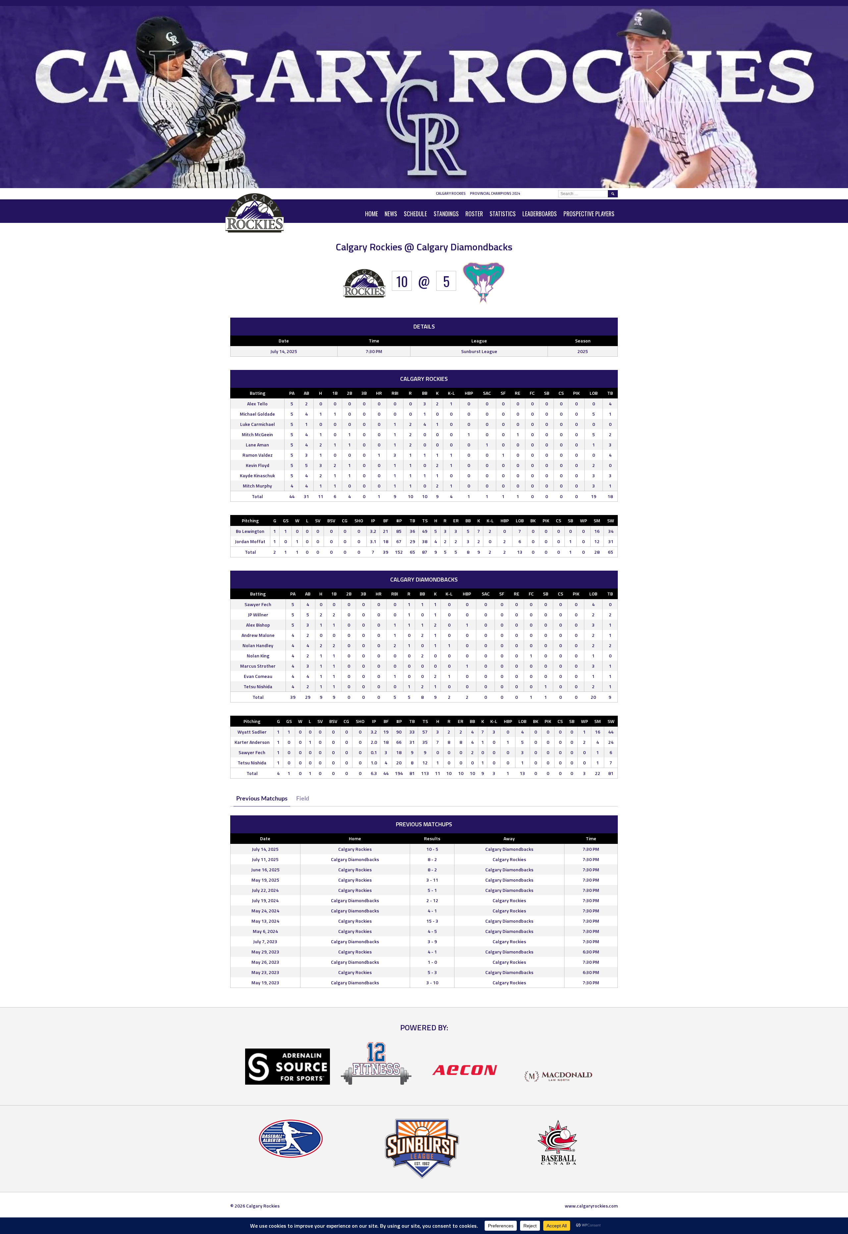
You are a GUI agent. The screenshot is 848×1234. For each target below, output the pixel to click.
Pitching (250, 520)
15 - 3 (432, 920)
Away (509, 838)
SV (317, 520)
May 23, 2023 (265, 972)
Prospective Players (588, 213)
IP (373, 520)
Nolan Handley (257, 645)
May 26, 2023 (265, 961)
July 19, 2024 (265, 900)
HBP (469, 392)
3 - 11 (432, 879)
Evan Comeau (258, 676)
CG (344, 520)
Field (302, 799)
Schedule (415, 213)
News (391, 213)
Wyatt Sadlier (252, 731)
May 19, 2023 (265, 982)
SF (503, 392)
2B (349, 392)
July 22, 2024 (265, 890)
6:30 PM (591, 951)
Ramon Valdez (257, 454)
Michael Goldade (257, 413)
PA (291, 392)
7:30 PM (591, 849)
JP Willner (258, 614)
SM (597, 520)
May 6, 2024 (265, 931)
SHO (358, 520)
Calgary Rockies (451, 193)
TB (610, 392)
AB (306, 392)
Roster (474, 213)
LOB (594, 392)
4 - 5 (432, 931)
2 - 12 (432, 900)
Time (591, 838)
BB (424, 392)
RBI (395, 392)
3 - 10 (432, 982)
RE (517, 392)
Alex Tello (257, 403)
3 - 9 (432, 941)
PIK (576, 392)
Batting (257, 392)
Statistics (503, 213)
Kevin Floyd (257, 465)
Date (265, 838)
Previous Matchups (262, 799)
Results (432, 838)
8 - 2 (432, 859)
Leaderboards (539, 213)
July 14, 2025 (265, 849)
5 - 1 (432, 890)
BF (385, 520)
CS (561, 392)
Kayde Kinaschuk (257, 475)
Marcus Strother (258, 665)
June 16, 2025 (265, 869)
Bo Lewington (250, 531)
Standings (446, 213)
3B (364, 392)
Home (371, 213)
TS (425, 520)
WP (583, 520)
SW (610, 520)
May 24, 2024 (265, 910)
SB (546, 392)
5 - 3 (432, 972)
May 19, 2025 (265, 879)
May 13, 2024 (265, 920)
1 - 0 (432, 961)
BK (533, 520)
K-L (451, 392)
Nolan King (258, 655)
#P (399, 520)
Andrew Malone (258, 635)
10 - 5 (432, 849)
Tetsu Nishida (257, 686)
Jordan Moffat (250, 541)
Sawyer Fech (257, 604)
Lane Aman (257, 444)
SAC (487, 392)
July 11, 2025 (265, 859)
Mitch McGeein (257, 434)
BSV (331, 520)
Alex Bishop (258, 624)
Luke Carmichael (257, 424)
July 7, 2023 (265, 941)
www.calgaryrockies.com (591, 1205)
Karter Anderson (252, 742)
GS (286, 520)
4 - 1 (432, 910)
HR (379, 392)
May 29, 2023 (265, 951)
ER (456, 520)
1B (335, 392)
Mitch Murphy (257, 485)
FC (532, 392)
